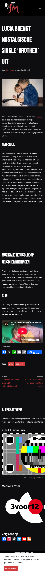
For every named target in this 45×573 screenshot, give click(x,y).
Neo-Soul (19, 364)
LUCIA (39, 116)
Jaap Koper (10, 70)
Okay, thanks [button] (10, 569)
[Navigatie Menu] (40, 8)
